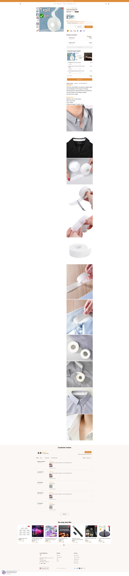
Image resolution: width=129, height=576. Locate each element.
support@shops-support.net (44, 561)
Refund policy (76, 562)
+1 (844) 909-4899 (43, 560)
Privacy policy (76, 555)
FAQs (57, 559)
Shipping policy (76, 559)
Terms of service (77, 557)
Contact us (58, 555)
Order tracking (59, 557)
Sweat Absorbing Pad (52, 478)
